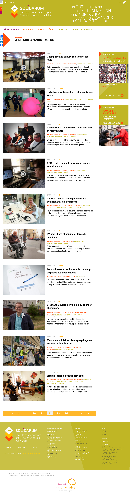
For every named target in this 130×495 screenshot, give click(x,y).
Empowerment (106, 453)
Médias (51, 29)
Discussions (87, 29)
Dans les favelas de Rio (109, 456)
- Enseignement (52, 455)
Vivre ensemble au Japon (109, 452)
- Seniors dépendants (81, 437)
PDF (103, 433)
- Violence (78, 434)
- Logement (50, 433)
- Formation (51, 456)
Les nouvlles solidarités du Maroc (112, 449)
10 (34, 413)
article (60, 89)
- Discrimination (80, 436)
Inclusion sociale (53, 64)
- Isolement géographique (82, 452)
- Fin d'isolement (52, 439)
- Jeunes (77, 440)
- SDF (76, 444)
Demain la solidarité (109, 84)
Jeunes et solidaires (109, 112)
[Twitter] (1, 38)
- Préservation (51, 452)
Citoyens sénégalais (108, 458)
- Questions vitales (80, 431)
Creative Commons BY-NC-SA (30, 453)
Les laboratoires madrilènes (110, 461)
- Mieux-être (51, 446)
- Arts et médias (52, 458)
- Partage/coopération (54, 450)
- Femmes (78, 439)
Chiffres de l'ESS (107, 464)
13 (58, 413)
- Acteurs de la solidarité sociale (80, 458)
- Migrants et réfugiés (81, 447)
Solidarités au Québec (108, 450)
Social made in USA (108, 459)
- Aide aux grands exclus (54, 440)
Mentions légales (21, 448)
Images (104, 434)
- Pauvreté (78, 449)
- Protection (51, 434)
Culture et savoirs (69, 64)
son (58, 124)
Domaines (28, 29)
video (59, 53)
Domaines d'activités (54, 428)
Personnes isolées (84, 64)
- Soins (49, 444)
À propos (13, 2)
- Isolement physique (81, 453)
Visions (74, 29)
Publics (40, 29)
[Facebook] (1, 35)
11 (42, 413)
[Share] (1, 44)
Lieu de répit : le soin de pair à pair (65, 375)
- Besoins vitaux (52, 431)
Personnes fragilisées (63, 314)
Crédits (34, 447)
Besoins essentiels (54, 276)
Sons (103, 436)
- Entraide (50, 449)
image (59, 372)
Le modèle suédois (107, 455)
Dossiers (62, 29)
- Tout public (78, 460)
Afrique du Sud (106, 446)
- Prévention (51, 443)
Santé (49, 99)
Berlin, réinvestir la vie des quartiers (113, 447)
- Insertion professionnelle (55, 437)
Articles (104, 431)
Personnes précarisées (74, 99)
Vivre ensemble (58, 99)
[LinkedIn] (1, 41)
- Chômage (78, 446)
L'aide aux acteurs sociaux (110, 462)
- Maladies (78, 433)
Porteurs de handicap (65, 207)
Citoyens (74, 137)
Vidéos (104, 430)
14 (66, 413)
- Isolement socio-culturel (82, 455)
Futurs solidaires (114, 57)
